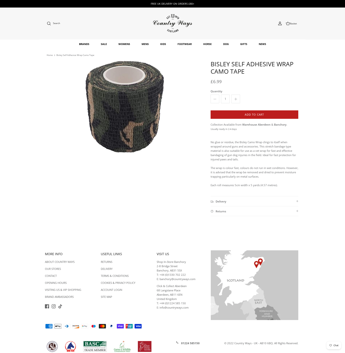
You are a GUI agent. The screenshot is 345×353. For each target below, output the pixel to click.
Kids (163, 44)
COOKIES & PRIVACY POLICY (118, 283)
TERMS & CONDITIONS (115, 276)
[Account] (280, 23)
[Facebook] (47, 306)
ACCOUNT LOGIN (111, 290)
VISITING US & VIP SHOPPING (63, 290)
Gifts (243, 44)
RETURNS (106, 262)
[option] (125, 106)
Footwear (185, 44)
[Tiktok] (60, 306)
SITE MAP (106, 297)
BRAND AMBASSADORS (59, 297)
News (262, 44)
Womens (124, 44)
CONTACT (51, 276)
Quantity (216, 91)
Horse (207, 44)
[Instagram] (54, 306)
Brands (84, 44)
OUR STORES (53, 269)
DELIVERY (106, 269)
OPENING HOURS (56, 283)
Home (50, 55)
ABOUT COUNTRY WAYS (60, 262)
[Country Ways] (172, 23)
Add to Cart (254, 114)
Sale (104, 44)
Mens (145, 44)
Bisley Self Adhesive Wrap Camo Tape (75, 55)
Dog (226, 44)
